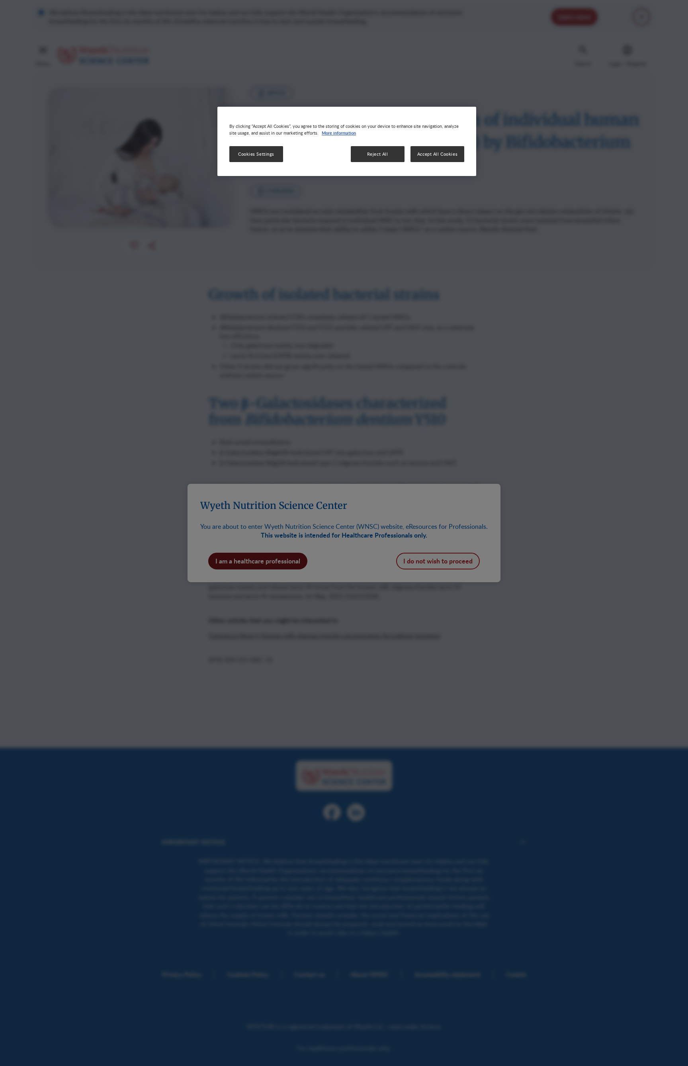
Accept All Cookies (437, 154)
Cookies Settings (256, 154)
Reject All (377, 154)
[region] (346, 141)
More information (339, 132)
